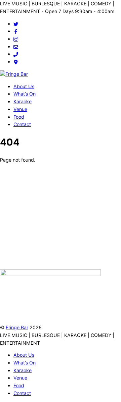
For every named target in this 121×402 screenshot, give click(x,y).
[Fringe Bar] (14, 74)
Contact (22, 124)
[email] (15, 46)
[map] (15, 61)
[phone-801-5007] (15, 54)
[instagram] (15, 39)
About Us (23, 86)
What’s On (24, 94)
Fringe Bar (17, 327)
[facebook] (15, 31)
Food (18, 117)
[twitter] (15, 23)
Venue (20, 109)
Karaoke (22, 101)
